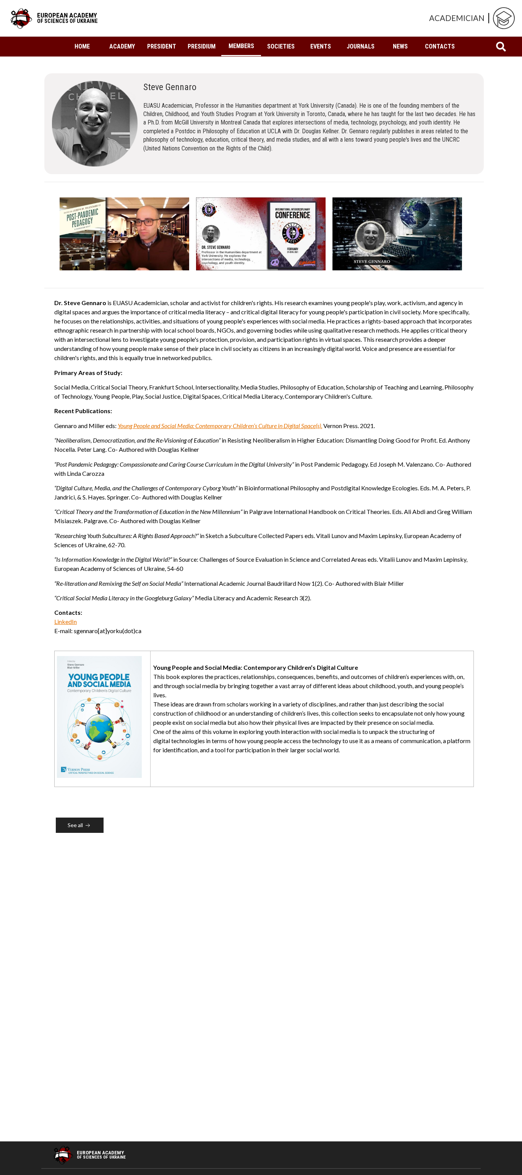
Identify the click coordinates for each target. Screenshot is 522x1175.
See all (76, 825)
